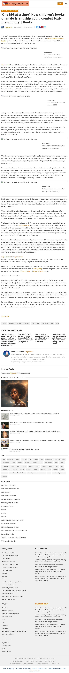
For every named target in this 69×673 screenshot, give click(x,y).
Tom (37, 473)
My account (5, 643)
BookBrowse (49, 459)
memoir (15, 469)
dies (56, 462)
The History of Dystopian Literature (13, 538)
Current (35, 462)
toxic (57, 323)
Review (62, 469)
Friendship (26, 323)
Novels (29, 469)
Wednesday (56, 473)
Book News (6, 462)
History (31, 466)
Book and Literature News (9, 10)
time (52, 323)
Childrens (11, 323)
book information (60, 459)
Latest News (42, 604)
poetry (43, 469)
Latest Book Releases (8, 524)
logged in (13, 373)
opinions (36, 469)
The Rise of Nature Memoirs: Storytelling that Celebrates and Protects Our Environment (35, 431)
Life (62, 466)
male (38, 323)
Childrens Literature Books (10, 499)
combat (19, 323)
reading (55, 469)
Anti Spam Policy (7, 616)
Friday (18, 466)
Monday (22, 469)
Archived (10, 459)
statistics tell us (24, 225)
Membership (6, 469)
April (4, 459)
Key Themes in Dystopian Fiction (12, 520)
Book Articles (5, 492)
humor (38, 466)
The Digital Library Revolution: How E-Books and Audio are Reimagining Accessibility (34, 413)
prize (49, 469)
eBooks (3, 510)
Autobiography (34, 459)
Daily (41, 462)
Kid (33, 323)
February (5, 466)
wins (64, 473)
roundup (5, 473)
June (57, 466)
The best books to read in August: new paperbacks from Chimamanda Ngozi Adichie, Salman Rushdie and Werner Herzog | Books (8, 339)
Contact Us (5, 628)
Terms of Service (38, 271)
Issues (44, 466)
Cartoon (20, 462)
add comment (28, 27)
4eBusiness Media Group (47, 658)
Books (4, 323)
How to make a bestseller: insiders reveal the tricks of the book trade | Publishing (42, 338)
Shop (3, 648)
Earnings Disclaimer (8, 634)
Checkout (5, 625)
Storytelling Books (7, 534)
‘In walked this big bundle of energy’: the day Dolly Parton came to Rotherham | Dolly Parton (25, 338)
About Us (5, 608)
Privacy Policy (37, 269)
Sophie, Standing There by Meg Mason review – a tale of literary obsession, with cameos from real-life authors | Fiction (50, 578)
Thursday (30, 473)
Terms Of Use (6, 651)
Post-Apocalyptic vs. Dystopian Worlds (14, 531)
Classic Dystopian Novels (9, 503)
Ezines (62, 462)
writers (5, 476)
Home (4, 637)
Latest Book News (8, 640)
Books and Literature (8, 496)
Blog (3, 619)
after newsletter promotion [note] (10, 276)
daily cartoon (48, 462)
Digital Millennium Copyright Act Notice (14, 631)
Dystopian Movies (7, 506)
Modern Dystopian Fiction (10, 527)
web (49, 473)
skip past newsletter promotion (12, 257)
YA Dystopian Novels (8, 541)
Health (25, 466)
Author (18, 459)
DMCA (64, 668)
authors (24, 459)
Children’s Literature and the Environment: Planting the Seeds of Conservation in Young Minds (37, 440)
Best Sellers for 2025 (8, 485)
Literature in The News (26, 658)
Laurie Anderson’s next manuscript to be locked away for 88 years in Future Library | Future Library (59, 339)
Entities (3, 513)
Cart (3, 622)
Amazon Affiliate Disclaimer (10, 613)
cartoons (27, 462)
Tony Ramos (8, 27)
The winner (5, 65)
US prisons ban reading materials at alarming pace (24, 449)
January (51, 466)
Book (42, 459)
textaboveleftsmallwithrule (18, 473)
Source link (5, 316)
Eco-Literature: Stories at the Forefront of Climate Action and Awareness (31, 422)
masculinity (45, 323)
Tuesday (43, 473)
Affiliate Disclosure (8, 611)
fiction (12, 466)
